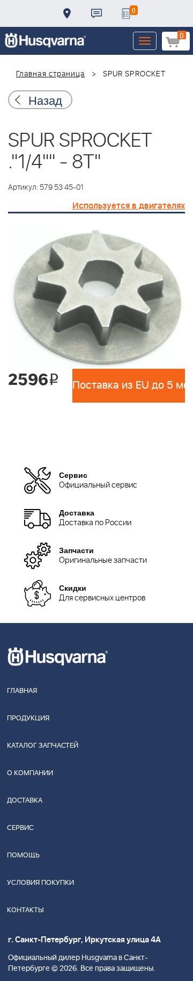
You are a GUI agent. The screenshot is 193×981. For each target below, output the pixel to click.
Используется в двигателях (128, 205)
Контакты (96, 13)
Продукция (28, 718)
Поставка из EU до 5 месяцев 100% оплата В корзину (128, 385)
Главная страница (50, 74)
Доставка (67, 13)
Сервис (20, 828)
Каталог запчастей (42, 746)
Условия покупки (40, 883)
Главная (22, 691)
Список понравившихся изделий (126, 13)
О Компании (30, 773)
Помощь (23, 855)
